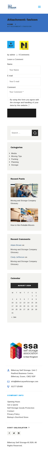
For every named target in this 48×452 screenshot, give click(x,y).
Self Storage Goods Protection (20, 408)
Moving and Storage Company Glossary (23, 202)
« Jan (13, 317)
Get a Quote (12, 405)
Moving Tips (16, 156)
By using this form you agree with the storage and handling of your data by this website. (24, 102)
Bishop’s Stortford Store (17, 417)
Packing (14, 159)
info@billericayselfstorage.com (24, 381)
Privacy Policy (13, 414)
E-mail (10, 76)
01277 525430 (17, 386)
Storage (14, 165)
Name (9, 64)
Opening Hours (13, 402)
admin (13, 55)
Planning (15, 162)
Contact (10, 411)
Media (14, 153)
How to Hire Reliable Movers (22, 225)
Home (10, 24)
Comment (11, 87)
